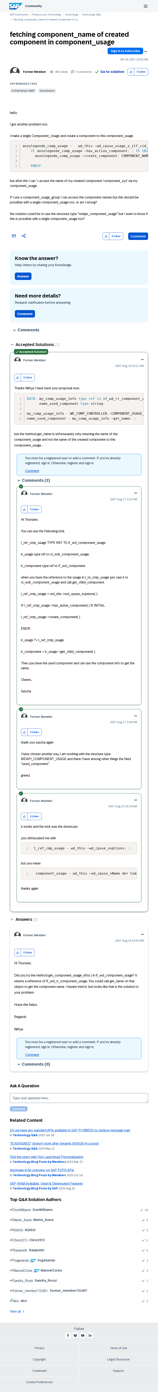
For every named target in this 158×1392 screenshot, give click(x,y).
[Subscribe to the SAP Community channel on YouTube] (82, 1335)
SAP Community (19, 14)
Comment (138, 236)
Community (33, 6)
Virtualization (47, 90)
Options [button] (145, 51)
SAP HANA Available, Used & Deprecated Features (46, 1183)
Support (118, 1370)
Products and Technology (46, 14)
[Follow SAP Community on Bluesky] (75, 1335)
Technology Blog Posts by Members (39, 1161)
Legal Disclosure (118, 1359)
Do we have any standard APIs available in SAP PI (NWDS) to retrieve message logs (70, 1130)
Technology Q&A (91, 14)
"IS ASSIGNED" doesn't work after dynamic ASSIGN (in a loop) (54, 1143)
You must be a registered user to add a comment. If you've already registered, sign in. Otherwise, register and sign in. (73, 460)
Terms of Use (118, 1348)
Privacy (39, 1348)
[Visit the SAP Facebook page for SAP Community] (68, 1335)
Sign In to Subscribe (125, 51)
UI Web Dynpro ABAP (23, 90)
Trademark (39, 1370)
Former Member (34, 71)
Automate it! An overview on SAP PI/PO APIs (42, 1170)
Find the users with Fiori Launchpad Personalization (46, 1157)
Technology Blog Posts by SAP (35, 1188)
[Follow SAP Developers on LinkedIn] (90, 1335)
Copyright (39, 1359)
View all (15, 1311)
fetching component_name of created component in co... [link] (46, 19)
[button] (131, 72)
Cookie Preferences (39, 1382)
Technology (71, 14)
